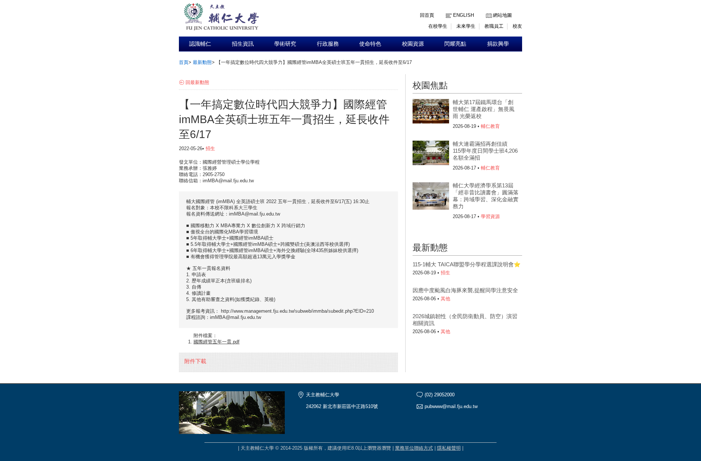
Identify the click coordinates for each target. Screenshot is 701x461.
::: (488, 9)
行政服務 (328, 44)
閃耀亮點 (455, 44)
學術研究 (285, 44)
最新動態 (202, 62)
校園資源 (413, 44)
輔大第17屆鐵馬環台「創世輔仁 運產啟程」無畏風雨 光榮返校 (483, 109)
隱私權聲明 (449, 448)
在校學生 (437, 26)
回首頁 (427, 15)
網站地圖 (502, 15)
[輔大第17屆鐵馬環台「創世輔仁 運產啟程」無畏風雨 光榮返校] (431, 113)
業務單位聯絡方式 (414, 448)
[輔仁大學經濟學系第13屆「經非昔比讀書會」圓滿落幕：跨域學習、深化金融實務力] (431, 197)
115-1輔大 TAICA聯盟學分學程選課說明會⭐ (467, 264)
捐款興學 (498, 44)
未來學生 (465, 26)
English (463, 15)
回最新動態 (197, 82)
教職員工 (493, 26)
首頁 (183, 62)
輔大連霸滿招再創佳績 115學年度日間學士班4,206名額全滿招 (485, 151)
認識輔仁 (200, 44)
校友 (517, 26)
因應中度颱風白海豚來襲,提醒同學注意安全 (465, 290)
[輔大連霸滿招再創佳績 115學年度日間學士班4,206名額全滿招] (431, 155)
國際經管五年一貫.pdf (217, 341)
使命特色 (370, 44)
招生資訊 (243, 44)
